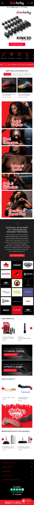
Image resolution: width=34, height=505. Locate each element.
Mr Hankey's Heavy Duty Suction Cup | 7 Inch (24, 447)
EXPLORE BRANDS (17, 255)
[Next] (31, 74)
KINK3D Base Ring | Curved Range (23, 398)
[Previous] (3, 74)
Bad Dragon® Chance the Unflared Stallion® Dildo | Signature (8, 95)
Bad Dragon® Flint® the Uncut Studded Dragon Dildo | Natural (24, 95)
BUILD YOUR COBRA (11, 354)
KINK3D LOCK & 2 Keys (8, 397)
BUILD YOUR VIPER (10, 370)
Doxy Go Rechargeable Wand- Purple (24, 338)
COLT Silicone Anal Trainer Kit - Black (8, 338)
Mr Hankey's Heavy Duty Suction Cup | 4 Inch (8, 447)
